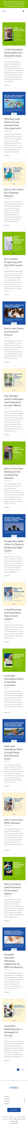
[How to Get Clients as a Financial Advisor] (14, 313)
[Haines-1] (4, 11)
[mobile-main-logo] (14, 1087)
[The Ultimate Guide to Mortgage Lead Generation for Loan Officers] (14, 380)
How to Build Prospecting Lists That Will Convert (13, 262)
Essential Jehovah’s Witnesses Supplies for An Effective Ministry (13, 960)
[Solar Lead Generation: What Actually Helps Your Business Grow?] (14, 730)
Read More (6, 85)
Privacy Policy (14, 1123)
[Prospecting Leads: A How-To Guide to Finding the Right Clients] (14, 525)
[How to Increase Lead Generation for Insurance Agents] (14, 868)
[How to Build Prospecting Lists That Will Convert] (14, 243)
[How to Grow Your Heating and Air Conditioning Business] (14, 453)
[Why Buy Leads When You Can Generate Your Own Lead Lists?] (14, 103)
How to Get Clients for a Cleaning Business (14, 192)
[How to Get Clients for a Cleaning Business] (14, 174)
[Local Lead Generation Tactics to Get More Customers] (14, 660)
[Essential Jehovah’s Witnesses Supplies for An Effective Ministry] (14, 939)
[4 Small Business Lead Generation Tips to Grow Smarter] (14, 594)
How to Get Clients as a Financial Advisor (14, 331)
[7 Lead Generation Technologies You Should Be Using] (14, 34)
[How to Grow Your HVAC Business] (14, 804)
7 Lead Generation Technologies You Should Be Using (13, 52)
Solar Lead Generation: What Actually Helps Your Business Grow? (13, 752)
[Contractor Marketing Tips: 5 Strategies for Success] (14, 1010)
